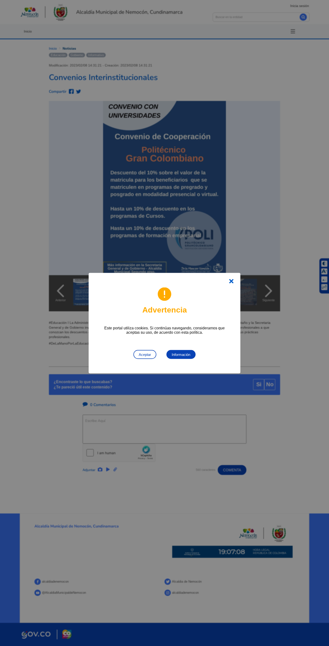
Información (181, 354)
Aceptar (145, 354)
